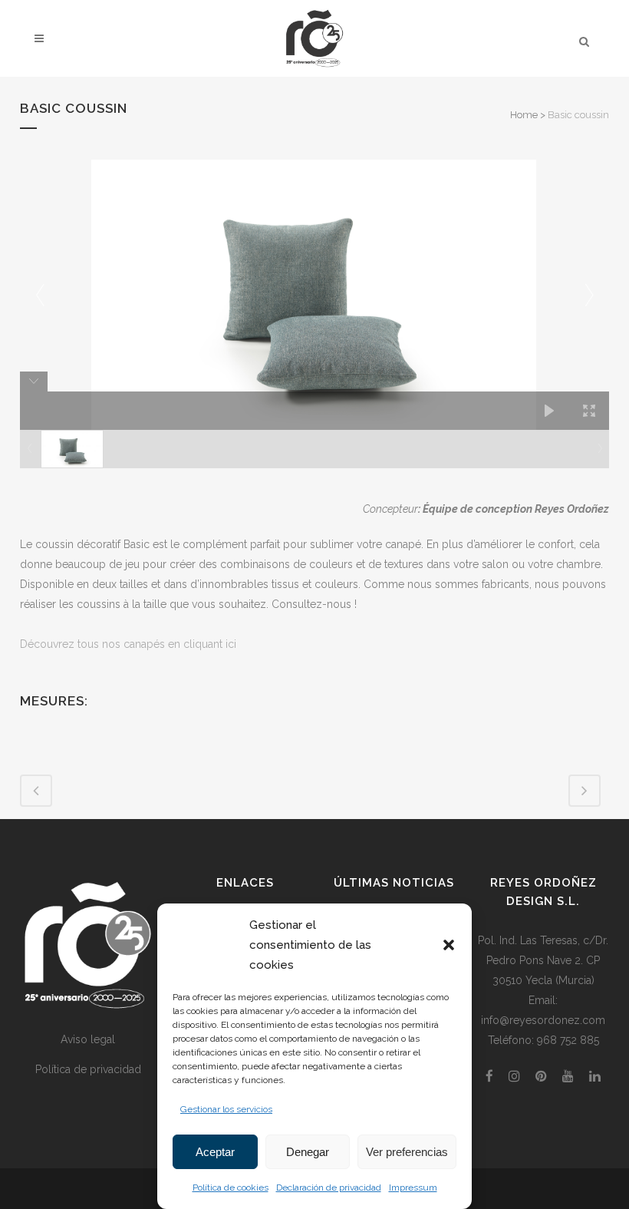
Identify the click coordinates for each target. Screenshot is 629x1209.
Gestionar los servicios (226, 1109)
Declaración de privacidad (328, 1187)
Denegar (307, 1151)
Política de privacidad (88, 1069)
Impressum (413, 1187)
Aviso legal (88, 1039)
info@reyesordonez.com (543, 1020)
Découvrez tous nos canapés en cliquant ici (128, 644)
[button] (448, 945)
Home (524, 115)
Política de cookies (230, 1187)
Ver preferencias (407, 1151)
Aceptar (215, 1151)
